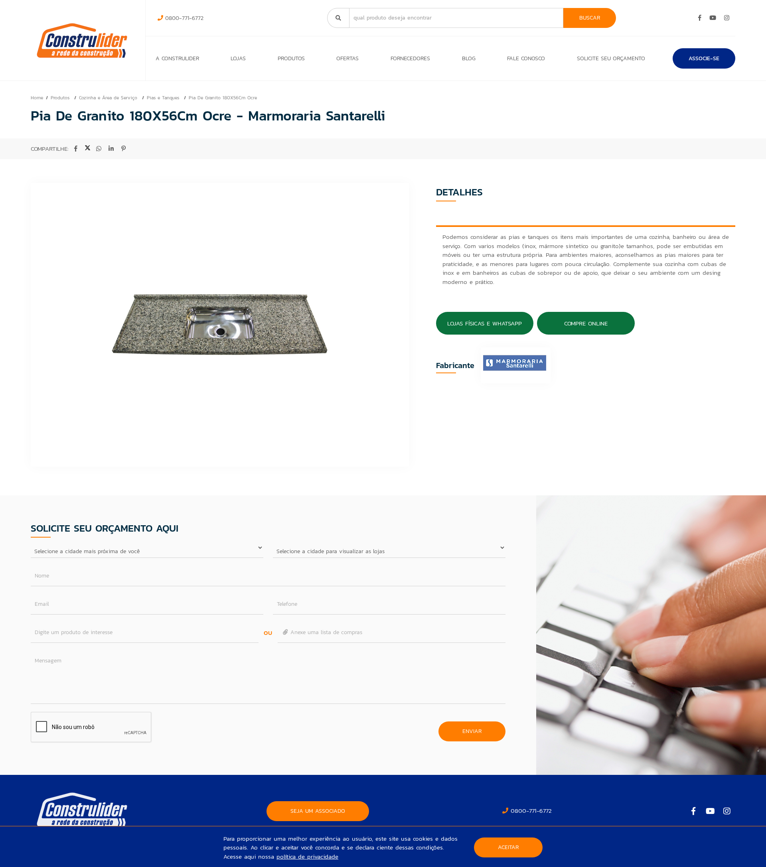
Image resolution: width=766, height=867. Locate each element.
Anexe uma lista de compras (325, 632)
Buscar (589, 18)
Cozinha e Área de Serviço (109, 97)
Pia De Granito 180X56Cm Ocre (223, 97)
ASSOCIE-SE (704, 58)
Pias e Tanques (164, 97)
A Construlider (177, 58)
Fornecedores (410, 58)
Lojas (238, 58)
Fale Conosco (526, 58)
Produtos (291, 58)
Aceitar (508, 847)
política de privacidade (307, 856)
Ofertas (347, 58)
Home (37, 97)
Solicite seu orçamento (611, 58)
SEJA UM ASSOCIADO (317, 811)
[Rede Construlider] (82, 40)
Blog (469, 58)
